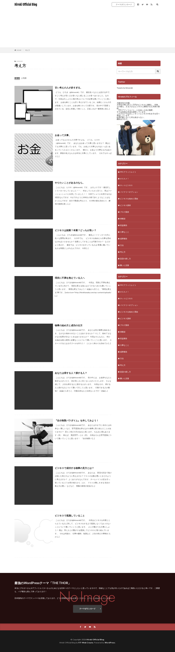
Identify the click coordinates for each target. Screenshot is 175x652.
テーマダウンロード (124, 4)
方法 (122, 245)
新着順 (17, 78)
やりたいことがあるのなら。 (70, 182)
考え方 (27, 50)
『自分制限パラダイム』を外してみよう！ (77, 420)
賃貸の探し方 (125, 258)
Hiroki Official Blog (25, 4)
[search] (158, 71)
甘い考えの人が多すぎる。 (69, 87)
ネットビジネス (126, 185)
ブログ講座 (124, 212)
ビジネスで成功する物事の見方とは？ (74, 468)
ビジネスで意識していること (70, 515)
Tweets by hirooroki (125, 88)
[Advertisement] (87, 28)
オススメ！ (124, 179)
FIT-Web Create (85, 642)
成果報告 (123, 238)
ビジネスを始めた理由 (129, 199)
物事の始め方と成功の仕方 (69, 325)
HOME (19, 50)
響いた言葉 (124, 265)
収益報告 (123, 225)
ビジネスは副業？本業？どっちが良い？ (75, 230)
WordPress (110, 642)
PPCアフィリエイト (128, 172)
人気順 (24, 78)
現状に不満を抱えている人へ (70, 277)
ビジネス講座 (125, 205)
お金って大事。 (63, 135)
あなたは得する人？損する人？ (71, 372)
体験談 (122, 219)
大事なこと (124, 232)
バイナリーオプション (129, 192)
